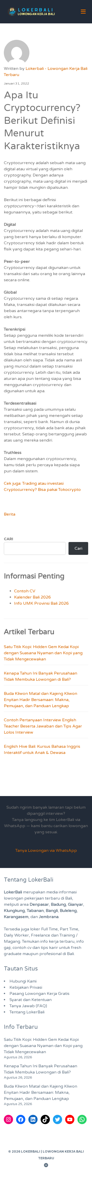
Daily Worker (16, 935)
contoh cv (22, 947)
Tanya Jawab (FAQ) (28, 1005)
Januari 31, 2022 (16, 83)
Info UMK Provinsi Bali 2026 (41, 603)
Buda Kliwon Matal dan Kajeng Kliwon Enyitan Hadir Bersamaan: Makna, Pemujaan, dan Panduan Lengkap (40, 699)
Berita (9, 514)
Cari (8, 539)
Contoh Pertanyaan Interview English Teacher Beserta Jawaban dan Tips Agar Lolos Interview (43, 726)
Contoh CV (24, 591)
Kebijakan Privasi (25, 987)
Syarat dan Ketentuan (30, 999)
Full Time (49, 929)
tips (44, 947)
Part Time (69, 929)
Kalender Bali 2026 (32, 597)
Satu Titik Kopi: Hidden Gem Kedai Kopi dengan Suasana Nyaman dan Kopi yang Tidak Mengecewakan (43, 653)
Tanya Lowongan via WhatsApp (46, 850)
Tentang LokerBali (26, 1012)
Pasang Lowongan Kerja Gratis (39, 993)
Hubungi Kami (23, 981)
